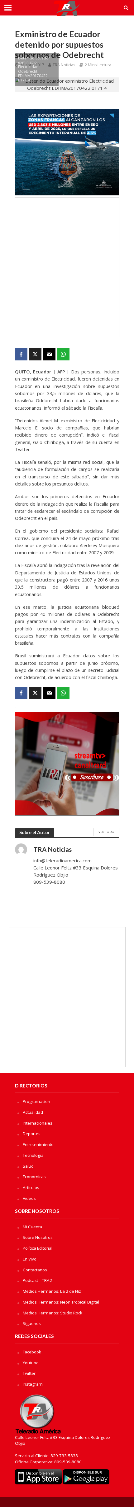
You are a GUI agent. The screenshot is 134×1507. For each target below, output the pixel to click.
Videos (29, 1198)
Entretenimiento (38, 1144)
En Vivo (29, 1259)
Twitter (29, 1373)
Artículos (31, 1187)
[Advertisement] (67, 267)
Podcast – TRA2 (37, 1280)
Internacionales (37, 1123)
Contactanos (35, 1270)
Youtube (31, 1362)
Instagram (33, 1384)
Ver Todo (106, 832)
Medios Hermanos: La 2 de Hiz (52, 1291)
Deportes (32, 1133)
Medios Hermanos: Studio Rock (52, 1313)
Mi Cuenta (32, 1227)
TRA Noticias (64, 65)
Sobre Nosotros (38, 1237)
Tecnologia (33, 1155)
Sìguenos (32, 1323)
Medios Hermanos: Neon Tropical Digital (61, 1302)
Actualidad (33, 1112)
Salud (28, 1166)
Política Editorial (37, 1248)
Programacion (36, 1101)
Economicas (34, 1176)
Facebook (32, 1352)
